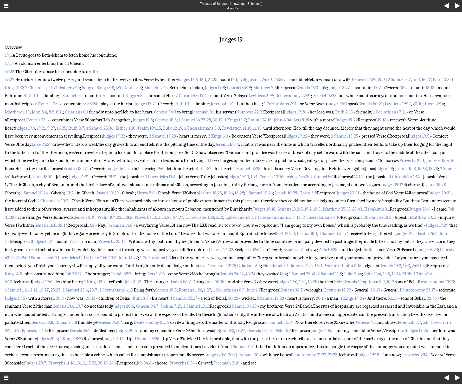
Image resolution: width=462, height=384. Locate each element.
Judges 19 (231, 8)
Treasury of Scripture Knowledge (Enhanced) (231, 4)
